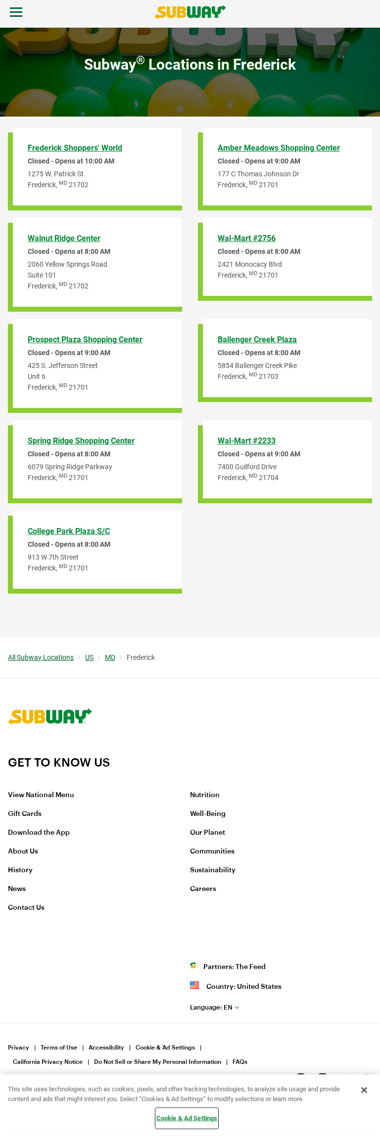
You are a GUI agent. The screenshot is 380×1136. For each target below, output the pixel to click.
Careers (203, 889)
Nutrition (205, 795)
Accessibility (106, 1048)
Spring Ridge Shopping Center (81, 441)
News (17, 889)
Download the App (39, 832)
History (20, 870)
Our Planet (207, 832)
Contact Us (26, 907)
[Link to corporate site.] (50, 749)
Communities (212, 851)
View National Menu (41, 795)
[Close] (364, 1090)
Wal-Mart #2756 (247, 238)
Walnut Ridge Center (64, 238)
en (211, 1007)
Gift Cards (25, 814)
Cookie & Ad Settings (165, 1048)
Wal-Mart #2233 (247, 441)
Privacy (18, 1048)
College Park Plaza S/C (69, 531)
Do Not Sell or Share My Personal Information (157, 1062)
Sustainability (213, 870)
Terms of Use (59, 1048)
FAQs (240, 1062)
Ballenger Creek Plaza (257, 339)
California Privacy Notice (48, 1062)
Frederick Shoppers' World (75, 148)
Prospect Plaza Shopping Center (85, 339)
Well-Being (208, 814)
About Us (23, 851)
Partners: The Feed (234, 967)
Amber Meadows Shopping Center (279, 148)
